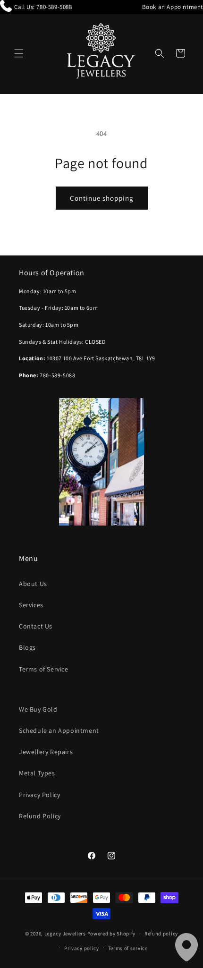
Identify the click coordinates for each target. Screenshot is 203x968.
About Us (33, 583)
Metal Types (37, 773)
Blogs (27, 647)
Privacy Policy (39, 794)
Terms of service (128, 948)
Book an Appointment (172, 7)
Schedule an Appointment (59, 730)
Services (31, 605)
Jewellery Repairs (46, 751)
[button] (18, 53)
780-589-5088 (54, 7)
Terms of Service (43, 669)
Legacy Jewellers (65, 933)
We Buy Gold (38, 709)
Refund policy (161, 933)
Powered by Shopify (111, 933)
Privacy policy (81, 948)
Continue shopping (102, 198)
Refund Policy (40, 816)
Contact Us (35, 626)
